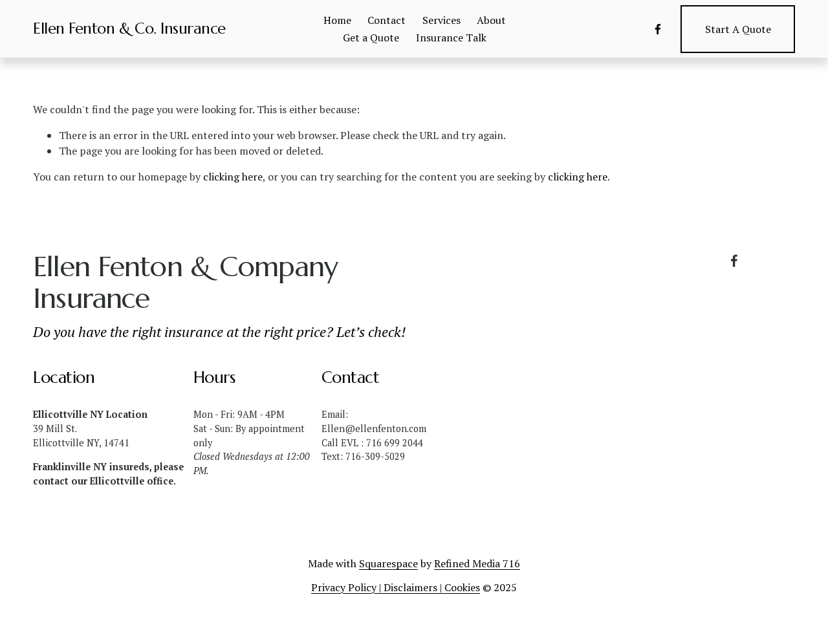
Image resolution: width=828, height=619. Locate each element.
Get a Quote (371, 37)
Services (441, 20)
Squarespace (388, 563)
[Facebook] (657, 29)
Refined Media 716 (477, 563)
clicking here (233, 176)
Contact (386, 20)
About (491, 20)
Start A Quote (738, 29)
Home (337, 20)
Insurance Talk (451, 37)
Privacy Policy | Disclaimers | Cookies (395, 587)
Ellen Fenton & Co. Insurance (129, 28)
